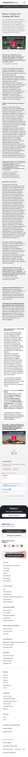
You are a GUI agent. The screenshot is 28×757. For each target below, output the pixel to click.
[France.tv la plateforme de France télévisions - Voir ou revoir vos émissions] (14, 508)
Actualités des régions (9, 698)
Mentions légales (7, 742)
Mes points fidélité (8, 620)
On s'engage (6, 578)
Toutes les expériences (9, 615)
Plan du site (18, 749)
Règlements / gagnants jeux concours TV (14, 642)
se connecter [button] (6, 469)
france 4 (5, 680)
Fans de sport (6, 612)
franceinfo (6, 693)
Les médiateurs (7, 594)
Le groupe (6, 652)
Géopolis (5, 709)
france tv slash (7, 685)
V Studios (5, 634)
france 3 (5, 677)
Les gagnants (6, 618)
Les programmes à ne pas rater (11, 6)
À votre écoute (7, 586)
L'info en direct (7, 696)
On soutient (24, 6)
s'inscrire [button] (16, 469)
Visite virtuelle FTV (8, 602)
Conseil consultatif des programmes (13, 596)
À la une (5, 562)
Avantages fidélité (9, 607)
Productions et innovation (11, 625)
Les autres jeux (7, 639)
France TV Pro (7, 732)
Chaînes (5, 672)
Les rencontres (7, 599)
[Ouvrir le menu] (24, 2)
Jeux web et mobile (8, 644)
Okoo (4, 717)
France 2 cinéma (7, 628)
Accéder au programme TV (14, 555)
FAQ (4, 589)
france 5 (5, 682)
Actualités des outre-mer (10, 701)
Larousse (9, 319)
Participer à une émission (14, 535)
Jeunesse (6, 714)
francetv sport (7, 703)
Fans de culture (7, 610)
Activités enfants (7, 647)
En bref (5, 573)
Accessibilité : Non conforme (10, 745)
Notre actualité (7, 660)
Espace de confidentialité (9, 752)
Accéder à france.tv (14, 515)
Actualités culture (8, 706)
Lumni (5, 719)
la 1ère (5, 687)
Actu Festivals (7, 575)
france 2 (5, 675)
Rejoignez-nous (7, 663)
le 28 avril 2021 (12, 429)
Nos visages (6, 570)
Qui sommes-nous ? (8, 655)
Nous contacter (7, 591)
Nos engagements (8, 658)
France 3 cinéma (7, 631)
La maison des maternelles (11, 725)
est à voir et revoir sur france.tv (14, 417)
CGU (24, 749)
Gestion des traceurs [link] (8, 749)
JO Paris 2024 (7, 581)
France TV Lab (7, 728)
